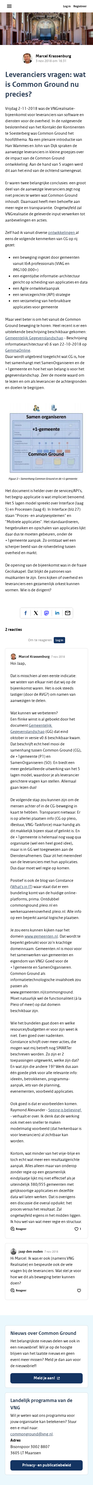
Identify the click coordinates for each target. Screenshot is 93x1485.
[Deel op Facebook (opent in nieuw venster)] (25, 613)
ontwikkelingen (62, 232)
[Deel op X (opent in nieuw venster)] (36, 613)
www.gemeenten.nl (41, 936)
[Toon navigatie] (9, 6)
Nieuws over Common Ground (43, 1333)
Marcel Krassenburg (53, 56)
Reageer (21, 1229)
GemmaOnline (17, 350)
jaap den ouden (31, 1252)
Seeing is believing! (65, 1110)
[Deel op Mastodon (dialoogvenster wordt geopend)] (46, 613)
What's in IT (21, 886)
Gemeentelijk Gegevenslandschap (34, 338)
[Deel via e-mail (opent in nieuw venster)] (68, 613)
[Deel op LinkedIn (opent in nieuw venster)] (57, 613)
